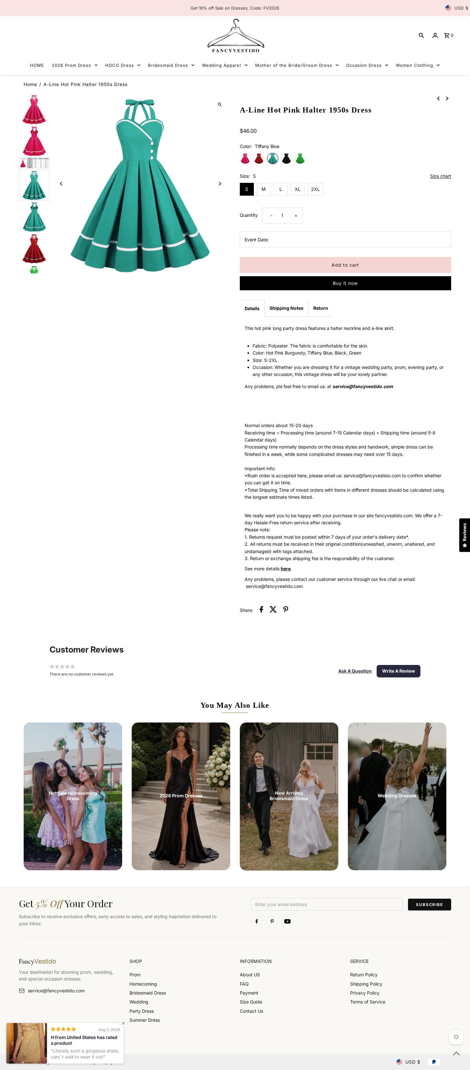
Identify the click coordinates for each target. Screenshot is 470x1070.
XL (298, 189)
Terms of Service (367, 1001)
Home (30, 84)
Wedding (138, 1001)
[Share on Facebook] (261, 610)
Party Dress (141, 1011)
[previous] (438, 98)
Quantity (249, 215)
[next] (447, 98)
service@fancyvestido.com (56, 990)
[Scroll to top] (456, 1053)
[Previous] (61, 183)
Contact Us (251, 1011)
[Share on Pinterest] (285, 610)
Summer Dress (144, 1020)
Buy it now (345, 283)
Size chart (440, 176)
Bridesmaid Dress (147, 993)
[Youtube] (287, 921)
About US (250, 974)
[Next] (220, 183)
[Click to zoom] (220, 104)
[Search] (421, 35)
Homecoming (143, 984)
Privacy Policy (365, 993)
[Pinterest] (272, 921)
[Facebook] (256, 921)
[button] (355, 671)
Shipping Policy (366, 984)
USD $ (461, 8)
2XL (315, 189)
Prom (134, 974)
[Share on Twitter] (273, 610)
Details (252, 308)
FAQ (244, 984)
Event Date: (257, 239)
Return (320, 308)
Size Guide (251, 1001)
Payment (249, 993)
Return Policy (364, 974)
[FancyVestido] (235, 35)
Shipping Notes (286, 308)
